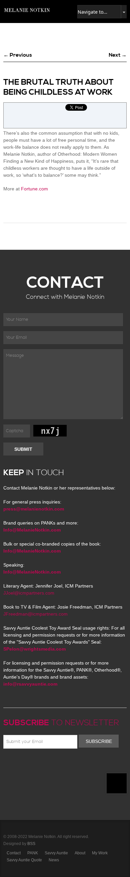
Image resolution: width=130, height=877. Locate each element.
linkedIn (56, 764)
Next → (118, 55)
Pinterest (36, 764)
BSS (31, 843)
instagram (65, 764)
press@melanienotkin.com (33, 509)
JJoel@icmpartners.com (28, 593)
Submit (23, 449)
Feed (75, 764)
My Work (100, 853)
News (54, 860)
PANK (32, 853)
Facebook (17, 764)
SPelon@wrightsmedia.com (34, 649)
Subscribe (99, 741)
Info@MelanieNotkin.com (32, 530)
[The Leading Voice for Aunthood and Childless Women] (26, 10)
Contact (14, 853)
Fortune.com (34, 188)
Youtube (46, 764)
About (80, 853)
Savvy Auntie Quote (24, 860)
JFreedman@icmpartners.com (35, 614)
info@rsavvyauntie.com (30, 684)
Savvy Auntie (56, 853)
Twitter (27, 764)
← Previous (17, 55)
